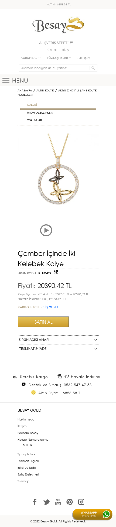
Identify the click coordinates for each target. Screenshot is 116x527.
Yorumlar (34, 120)
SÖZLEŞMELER (57, 58)
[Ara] (92, 67)
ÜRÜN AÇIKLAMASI (34, 340)
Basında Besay (28, 432)
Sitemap (23, 481)
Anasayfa (25, 90)
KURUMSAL (29, 58)
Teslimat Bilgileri (28, 460)
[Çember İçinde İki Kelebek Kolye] (58, 136)
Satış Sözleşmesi (28, 474)
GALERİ (32, 105)
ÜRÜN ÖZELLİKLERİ (40, 112)
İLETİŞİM (83, 58)
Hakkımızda (26, 419)
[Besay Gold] (58, 15)
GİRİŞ (65, 50)
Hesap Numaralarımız (33, 439)
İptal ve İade (27, 467)
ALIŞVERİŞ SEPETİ (54, 43)
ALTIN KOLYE (45, 90)
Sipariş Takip (26, 454)
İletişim (22, 426)
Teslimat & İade (33, 349)
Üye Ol (52, 50)
